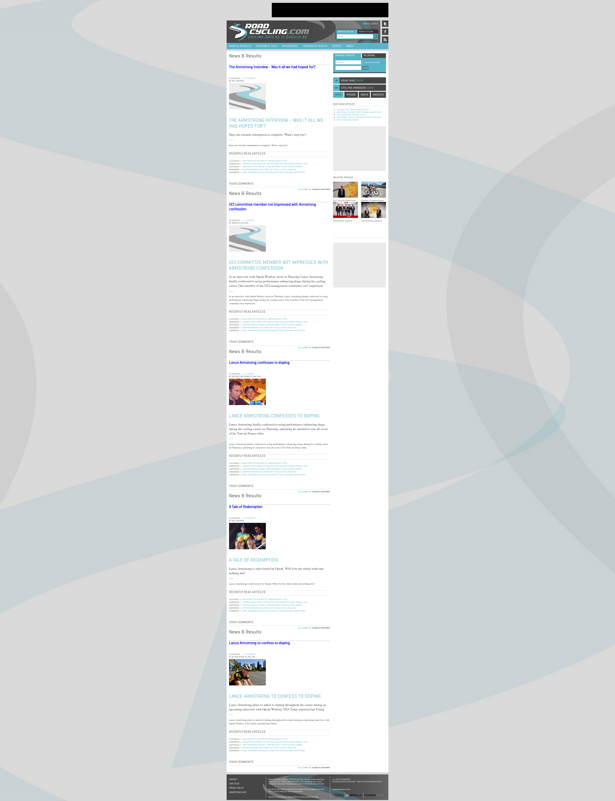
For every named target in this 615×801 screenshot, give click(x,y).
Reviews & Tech (266, 46)
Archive (366, 24)
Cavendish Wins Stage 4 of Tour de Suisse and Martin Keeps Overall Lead (274, 164)
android (378, 94)
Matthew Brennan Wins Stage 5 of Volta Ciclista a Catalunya (269, 170)
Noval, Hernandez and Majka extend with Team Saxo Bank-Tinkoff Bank (273, 172)
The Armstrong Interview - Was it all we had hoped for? (272, 67)
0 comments (249, 78)
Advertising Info (237, 792)
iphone (351, 94)
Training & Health (314, 46)
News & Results (240, 46)
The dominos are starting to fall (351, 115)
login (309, 189)
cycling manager (357, 87)
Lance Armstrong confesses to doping (259, 363)
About (350, 46)
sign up (301, 189)
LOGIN (365, 68)
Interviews (290, 46)
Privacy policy (236, 788)
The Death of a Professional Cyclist (353, 110)
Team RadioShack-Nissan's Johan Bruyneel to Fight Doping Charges (272, 167)
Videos (336, 46)
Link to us (234, 784)
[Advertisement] (330, 10)
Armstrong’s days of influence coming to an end (358, 117)
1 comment (249, 220)
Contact (374, 24)
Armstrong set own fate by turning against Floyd (264, 161)
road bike (352, 80)
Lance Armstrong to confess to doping (259, 643)
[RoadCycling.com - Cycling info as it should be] (269, 31)
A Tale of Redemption (245, 507)
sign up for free (371, 62)
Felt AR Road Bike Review (347, 120)
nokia (364, 94)
